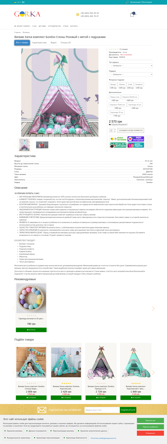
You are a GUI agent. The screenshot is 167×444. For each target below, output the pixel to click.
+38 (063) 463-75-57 (89, 16)
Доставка (42, 26)
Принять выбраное (150, 427)
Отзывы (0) (66, 43)
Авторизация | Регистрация (141, 2)
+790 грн (116, 114)
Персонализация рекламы (63, 431)
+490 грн (134, 106)
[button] (153, 308)
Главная (17, 32)
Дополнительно (115, 92)
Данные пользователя (37, 431)
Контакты (74, 26)
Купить (32, 330)
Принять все (150, 420)
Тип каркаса (114, 62)
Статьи (65, 26)
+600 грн (129, 98)
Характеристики (39, 43)
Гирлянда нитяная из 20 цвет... (31, 319)
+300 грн (114, 98)
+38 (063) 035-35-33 (89, 13)
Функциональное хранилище (18, 438)
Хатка (125, 52)
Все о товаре (22, 42)
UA (18, 2)
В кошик (32, 398)
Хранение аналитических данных (93, 431)
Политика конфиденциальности (103, 438)
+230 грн (121, 86)
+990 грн (117, 106)
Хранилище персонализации (48, 438)
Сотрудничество (54, 26)
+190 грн (113, 86)
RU (23, 2)
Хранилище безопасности (76, 438)
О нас (34, 26)
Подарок (112, 71)
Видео (53, 43)
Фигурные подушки (116, 80)
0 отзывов (123, 49)
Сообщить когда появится (130, 130)
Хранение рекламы (14, 431)
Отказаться (150, 433)
